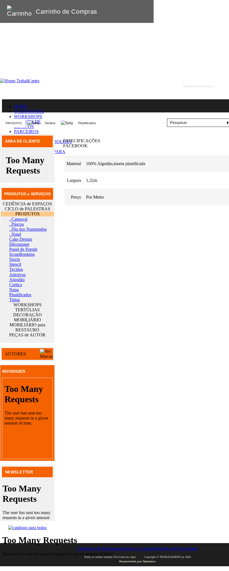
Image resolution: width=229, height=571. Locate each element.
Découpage (19, 244)
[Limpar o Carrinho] (132, 11)
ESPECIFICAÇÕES (81, 140)
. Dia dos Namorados (28, 229)
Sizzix (14, 259)
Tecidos (50, 123)
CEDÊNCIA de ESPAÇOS (27, 203)
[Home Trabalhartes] (19, 80)
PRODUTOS (14, 123)
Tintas (14, 299)
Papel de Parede (23, 249)
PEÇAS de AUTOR (27, 335)
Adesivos (17, 274)
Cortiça (15, 284)
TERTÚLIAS (27, 309)
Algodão (17, 279)
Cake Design (20, 239)
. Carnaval (18, 219)
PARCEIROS (26, 131)
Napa (14, 289)
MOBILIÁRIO (27, 319)
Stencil (15, 264)
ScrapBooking (22, 254)
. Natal (15, 234)
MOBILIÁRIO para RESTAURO (27, 327)
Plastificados (87, 123)
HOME (20, 106)
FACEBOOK (75, 145)
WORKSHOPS (28, 116)
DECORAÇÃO (27, 314)
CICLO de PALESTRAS (27, 208)
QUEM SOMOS (29, 111)
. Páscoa (16, 224)
